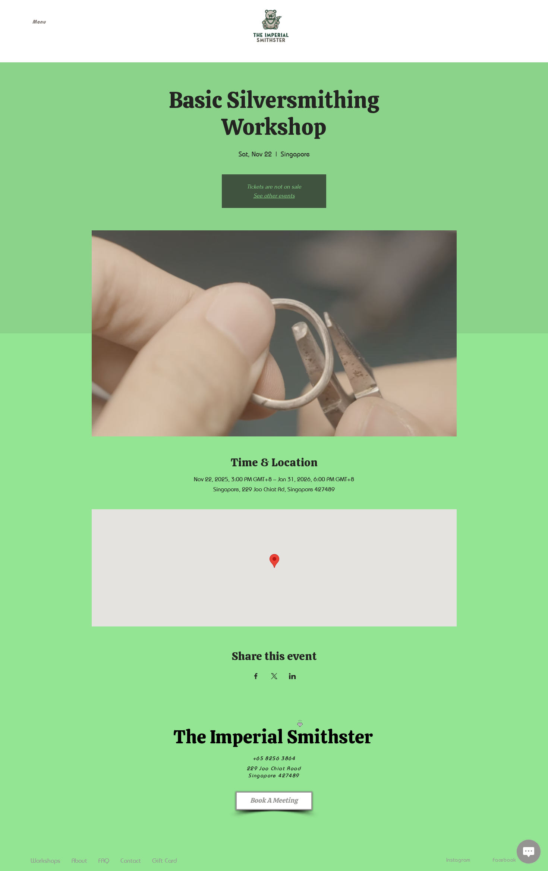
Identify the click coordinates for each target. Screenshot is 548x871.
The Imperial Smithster (273, 737)
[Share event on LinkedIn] (292, 676)
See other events (274, 195)
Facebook (504, 859)
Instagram (458, 859)
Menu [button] (39, 21)
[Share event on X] (274, 676)
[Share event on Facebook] (255, 676)
